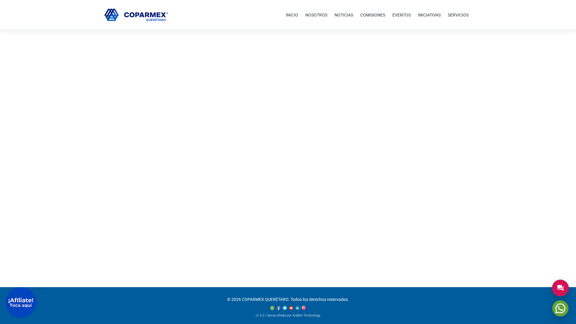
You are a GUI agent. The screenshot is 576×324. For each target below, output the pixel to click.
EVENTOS (401, 15)
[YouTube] (291, 308)
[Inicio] (136, 15)
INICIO (292, 15)
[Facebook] (278, 308)
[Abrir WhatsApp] (560, 308)
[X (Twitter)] (285, 308)
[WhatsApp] (272, 308)
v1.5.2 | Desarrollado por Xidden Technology (288, 315)
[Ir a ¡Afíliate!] (21, 302)
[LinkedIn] (297, 308)
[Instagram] (304, 308)
